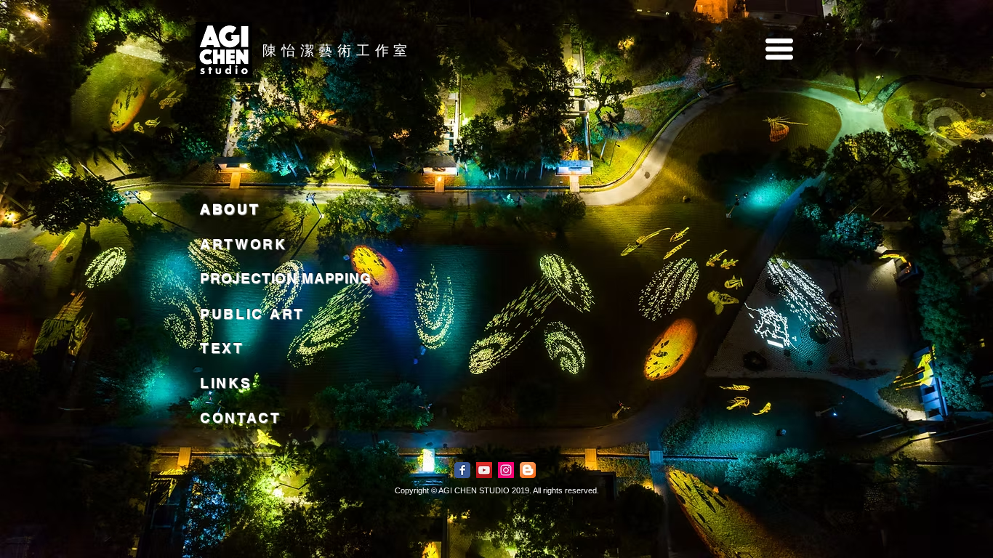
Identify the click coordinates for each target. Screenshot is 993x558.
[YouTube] (484, 470)
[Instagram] (506, 470)
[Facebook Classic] (462, 470)
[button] (779, 49)
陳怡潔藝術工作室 (337, 50)
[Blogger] (528, 470)
